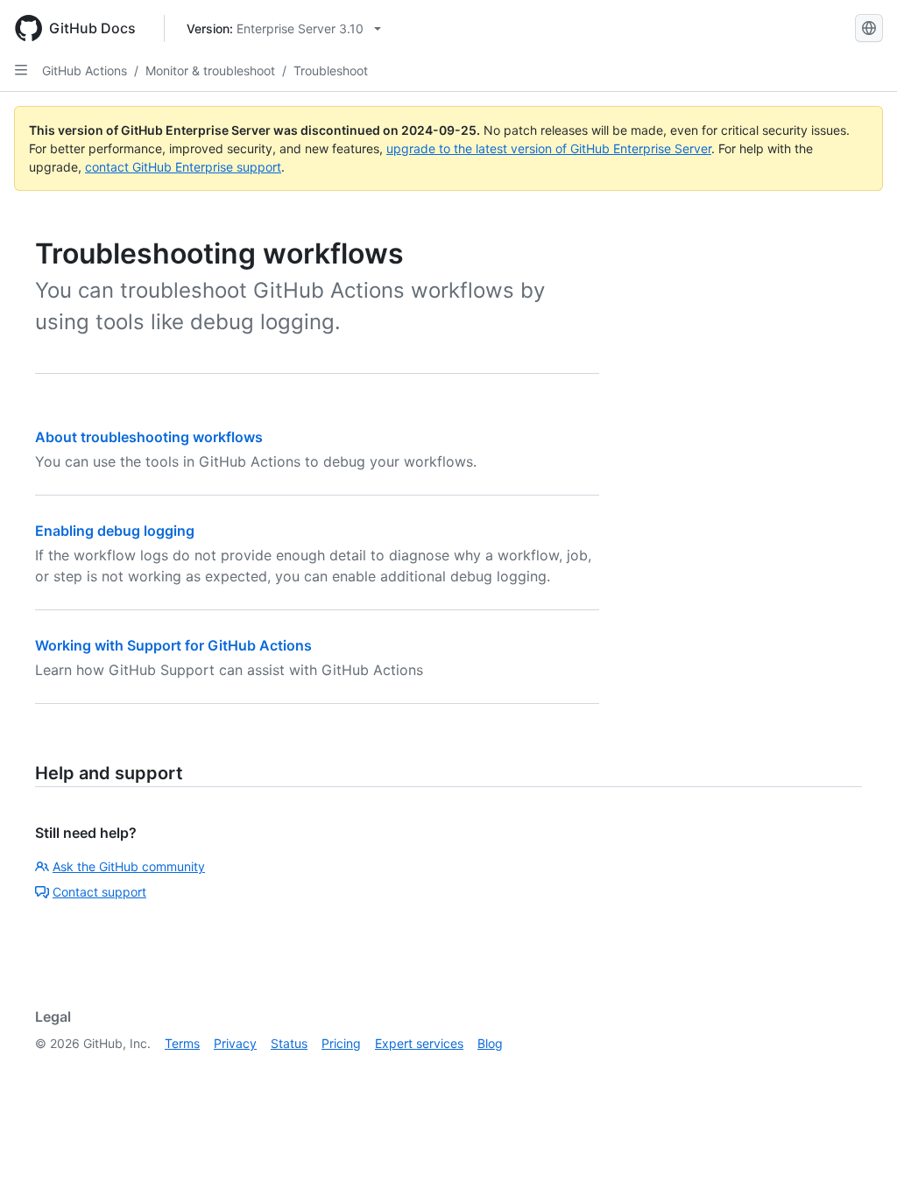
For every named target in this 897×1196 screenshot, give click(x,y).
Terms (182, 1043)
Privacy (235, 1043)
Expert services (419, 1043)
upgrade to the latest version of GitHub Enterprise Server (548, 148)
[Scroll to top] (858, 1157)
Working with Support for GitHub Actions (173, 645)
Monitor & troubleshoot (210, 70)
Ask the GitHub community (129, 866)
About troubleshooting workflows (149, 437)
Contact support (99, 891)
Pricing (341, 1043)
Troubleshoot (330, 70)
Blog (490, 1043)
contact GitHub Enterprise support (183, 166)
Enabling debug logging (114, 530)
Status (289, 1043)
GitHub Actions (84, 70)
